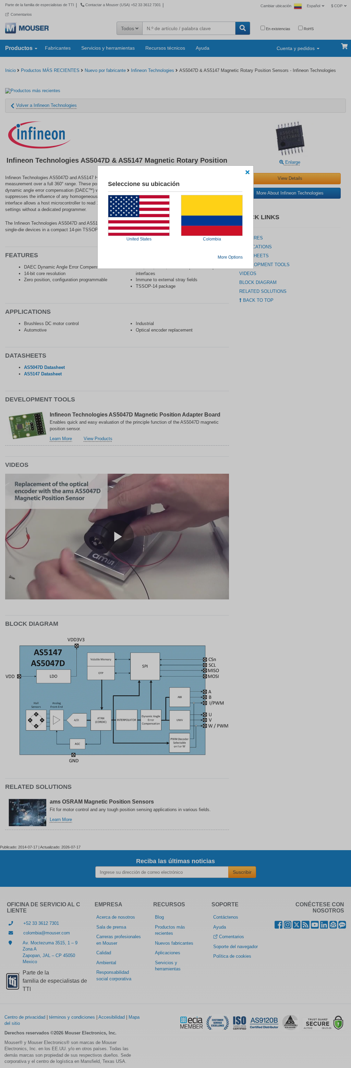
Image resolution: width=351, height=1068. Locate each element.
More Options (230, 257)
